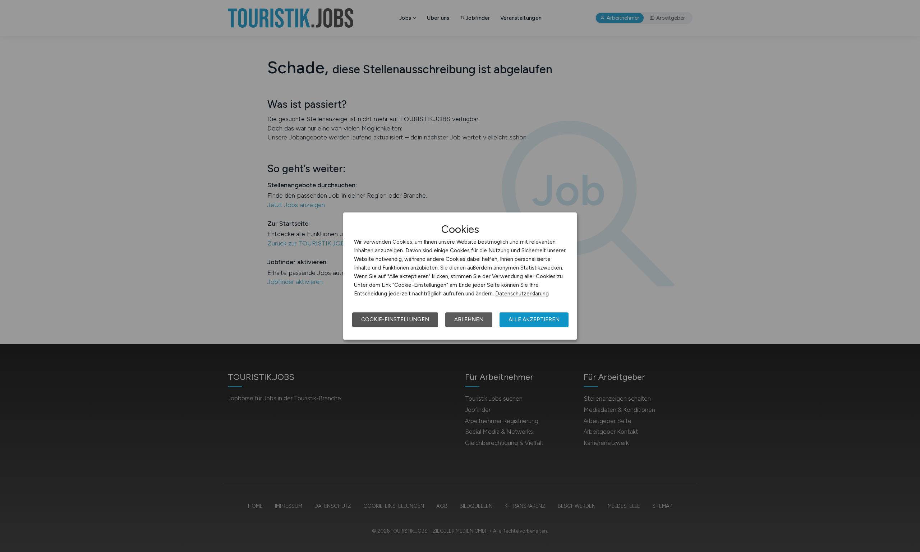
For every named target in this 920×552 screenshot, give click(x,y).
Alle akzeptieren (534, 319)
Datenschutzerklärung (522, 293)
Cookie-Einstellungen (395, 319)
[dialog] (460, 276)
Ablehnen (468, 319)
